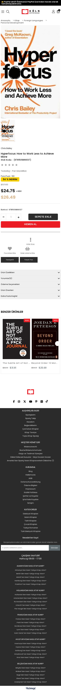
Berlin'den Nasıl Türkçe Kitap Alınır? (30, 574)
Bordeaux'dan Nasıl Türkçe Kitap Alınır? (30, 626)
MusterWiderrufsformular (31, 450)
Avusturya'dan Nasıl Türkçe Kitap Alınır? (30, 643)
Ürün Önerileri (7, 290)
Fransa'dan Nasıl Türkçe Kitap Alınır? (30, 619)
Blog (30, 471)
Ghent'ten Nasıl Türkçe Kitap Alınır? (30, 678)
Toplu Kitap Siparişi (30, 436)
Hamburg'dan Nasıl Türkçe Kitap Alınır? (30, 581)
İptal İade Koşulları (30, 499)
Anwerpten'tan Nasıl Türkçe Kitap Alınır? (30, 682)
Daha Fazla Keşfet (9, 296)
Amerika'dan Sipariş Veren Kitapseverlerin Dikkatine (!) (30, 461)
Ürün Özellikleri (7, 272)
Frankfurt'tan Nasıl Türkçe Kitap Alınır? (30, 584)
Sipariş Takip (30, 418)
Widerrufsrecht (30, 447)
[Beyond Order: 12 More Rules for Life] (33, 339)
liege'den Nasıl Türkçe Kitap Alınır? (31, 675)
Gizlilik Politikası (30, 492)
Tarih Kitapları (30, 521)
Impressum (31, 489)
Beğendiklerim (30, 425)
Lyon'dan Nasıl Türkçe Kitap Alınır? (30, 629)
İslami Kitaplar (30, 517)
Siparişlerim (30, 415)
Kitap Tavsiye (30, 432)
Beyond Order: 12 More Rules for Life (33, 363)
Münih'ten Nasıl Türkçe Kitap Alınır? (30, 577)
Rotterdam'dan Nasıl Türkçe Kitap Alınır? (30, 602)
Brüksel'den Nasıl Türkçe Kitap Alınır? (30, 671)
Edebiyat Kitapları (30, 514)
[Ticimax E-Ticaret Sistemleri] (31, 688)
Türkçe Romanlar (30, 528)
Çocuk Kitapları (30, 524)
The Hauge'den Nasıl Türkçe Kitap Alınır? (30, 609)
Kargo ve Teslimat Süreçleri (30, 454)
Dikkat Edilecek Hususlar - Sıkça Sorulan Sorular (30, 457)
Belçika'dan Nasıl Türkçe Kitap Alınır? (31, 668)
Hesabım (30, 422)
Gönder (54, 547)
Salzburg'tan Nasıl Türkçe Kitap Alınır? (30, 650)
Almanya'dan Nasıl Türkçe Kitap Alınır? (30, 570)
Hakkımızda (30, 475)
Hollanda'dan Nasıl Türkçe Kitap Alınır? (30, 595)
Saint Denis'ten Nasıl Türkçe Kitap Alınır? (30, 633)
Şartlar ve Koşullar (30, 496)
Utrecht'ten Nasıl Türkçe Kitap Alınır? (30, 605)
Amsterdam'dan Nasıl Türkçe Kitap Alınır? (30, 598)
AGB (30, 478)
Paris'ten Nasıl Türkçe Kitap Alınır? (30, 622)
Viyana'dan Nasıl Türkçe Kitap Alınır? (30, 647)
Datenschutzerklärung (30, 482)
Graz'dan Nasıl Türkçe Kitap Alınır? (31, 657)
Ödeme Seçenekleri (10, 284)
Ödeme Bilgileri (30, 485)
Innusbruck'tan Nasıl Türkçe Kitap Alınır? (30, 654)
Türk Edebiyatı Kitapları (30, 531)
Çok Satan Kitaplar (30, 429)
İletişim (30, 503)
